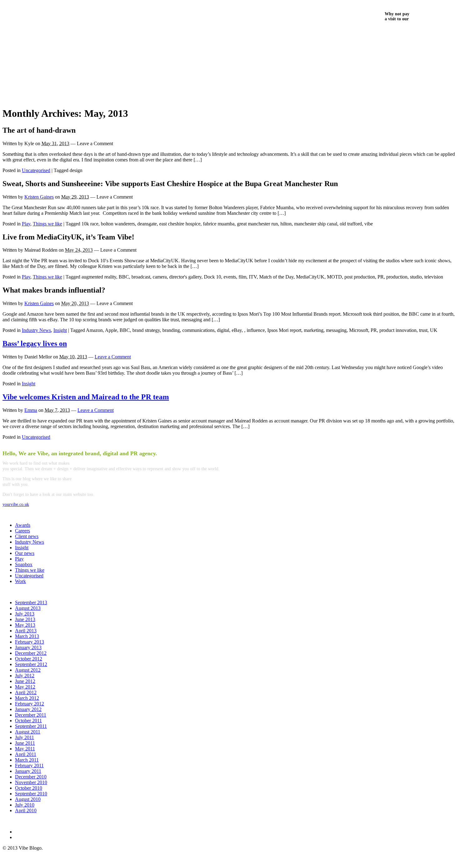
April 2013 (26, 630)
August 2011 (27, 731)
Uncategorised (36, 170)
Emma (30, 410)
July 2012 (24, 675)
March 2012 (27, 698)
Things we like (47, 223)
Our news (24, 553)
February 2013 (29, 641)
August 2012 (28, 670)
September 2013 (31, 602)
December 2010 (31, 776)
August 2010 (28, 799)
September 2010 (31, 793)
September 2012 (31, 664)
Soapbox (23, 564)
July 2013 (24, 613)
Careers (22, 530)
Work (20, 581)
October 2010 (28, 788)
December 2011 (30, 715)
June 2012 (25, 681)
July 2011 (24, 737)
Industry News (36, 330)
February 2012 (29, 703)
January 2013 (28, 647)
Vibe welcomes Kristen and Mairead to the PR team (85, 397)
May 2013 (25, 625)
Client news (26, 536)
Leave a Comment (113, 356)
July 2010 (24, 804)
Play (26, 223)
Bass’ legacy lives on (34, 343)
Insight (60, 330)
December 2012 (31, 653)
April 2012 (26, 692)
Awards (22, 525)
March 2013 (27, 636)
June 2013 (25, 619)
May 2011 (25, 748)
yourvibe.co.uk (15, 504)
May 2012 (25, 686)
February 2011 (29, 765)
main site (396, 31)
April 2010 (26, 810)
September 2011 (31, 726)
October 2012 (28, 658)
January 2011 (28, 771)
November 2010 (31, 782)
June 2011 (25, 743)
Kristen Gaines (39, 197)
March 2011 (27, 760)
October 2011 (28, 720)
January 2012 (28, 709)
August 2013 (28, 608)
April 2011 (25, 754)
